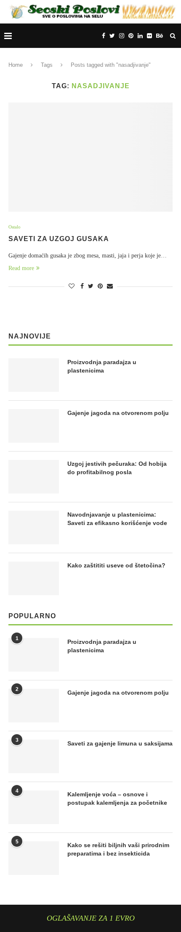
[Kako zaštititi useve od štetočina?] (33, 578)
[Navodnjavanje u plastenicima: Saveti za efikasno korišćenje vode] (33, 527)
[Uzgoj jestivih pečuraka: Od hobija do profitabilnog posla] (33, 477)
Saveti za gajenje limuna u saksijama (120, 743)
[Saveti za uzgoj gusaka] (90, 157)
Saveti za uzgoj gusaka (58, 238)
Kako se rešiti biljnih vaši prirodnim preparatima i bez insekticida (118, 849)
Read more (21, 268)
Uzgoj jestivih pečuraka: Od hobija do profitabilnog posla (117, 467)
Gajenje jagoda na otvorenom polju (118, 413)
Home (15, 65)
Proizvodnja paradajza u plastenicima (101, 366)
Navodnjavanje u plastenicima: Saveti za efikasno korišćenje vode (117, 518)
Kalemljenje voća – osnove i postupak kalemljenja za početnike (117, 798)
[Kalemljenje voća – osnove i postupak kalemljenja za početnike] (33, 807)
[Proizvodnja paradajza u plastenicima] (33, 375)
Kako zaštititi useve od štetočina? (116, 565)
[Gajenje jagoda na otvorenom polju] (33, 426)
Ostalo (14, 226)
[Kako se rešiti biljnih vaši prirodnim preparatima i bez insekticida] (33, 858)
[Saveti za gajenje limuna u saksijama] (33, 756)
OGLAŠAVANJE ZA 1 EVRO (91, 918)
